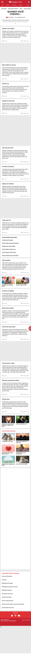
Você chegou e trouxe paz (8, 249)
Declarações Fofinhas (7, 590)
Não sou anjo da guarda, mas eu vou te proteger (13, 604)
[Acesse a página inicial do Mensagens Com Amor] (15, 2)
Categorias (4, 8)
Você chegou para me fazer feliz (10, 243)
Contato (24, 620)
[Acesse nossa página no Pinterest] (15, 615)
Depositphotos (13, 620)
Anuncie (28, 620)
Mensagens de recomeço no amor (10, 586)
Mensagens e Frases (13, 8)
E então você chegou (7, 240)
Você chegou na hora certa (9, 252)
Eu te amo (4, 579)
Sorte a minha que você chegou (10, 255)
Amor (21, 8)
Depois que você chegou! (8, 246)
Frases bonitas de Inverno (8, 607)
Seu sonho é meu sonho (7, 593)
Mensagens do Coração (7, 583)
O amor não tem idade (7, 576)
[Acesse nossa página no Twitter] (12, 615)
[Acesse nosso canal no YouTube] (19, 615)
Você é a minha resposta (7, 600)
